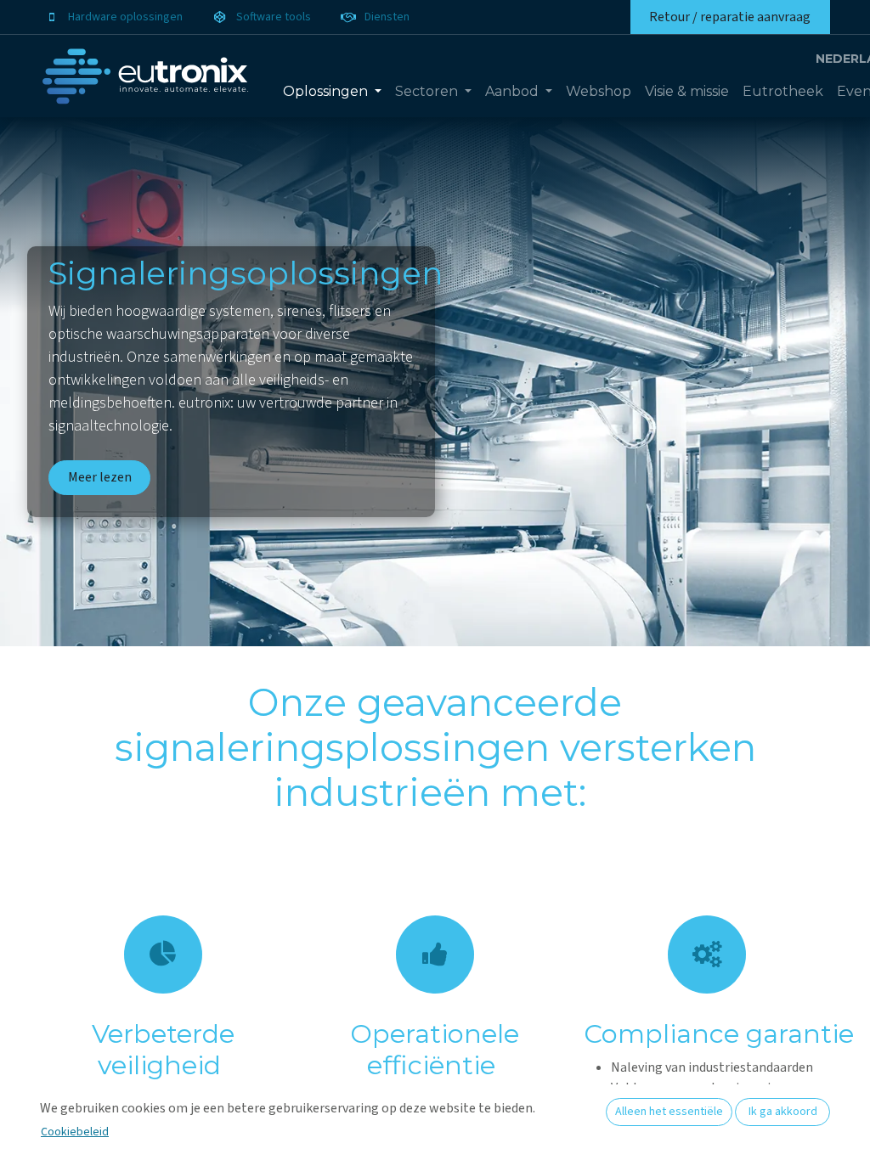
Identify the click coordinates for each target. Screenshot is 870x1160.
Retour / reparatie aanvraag (730, 17)
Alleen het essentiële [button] (669, 1111)
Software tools (273, 16)
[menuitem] (332, 92)
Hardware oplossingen (125, 16)
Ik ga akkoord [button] (783, 1111)
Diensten (387, 16)
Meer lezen (100, 477)
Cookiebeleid (75, 1131)
